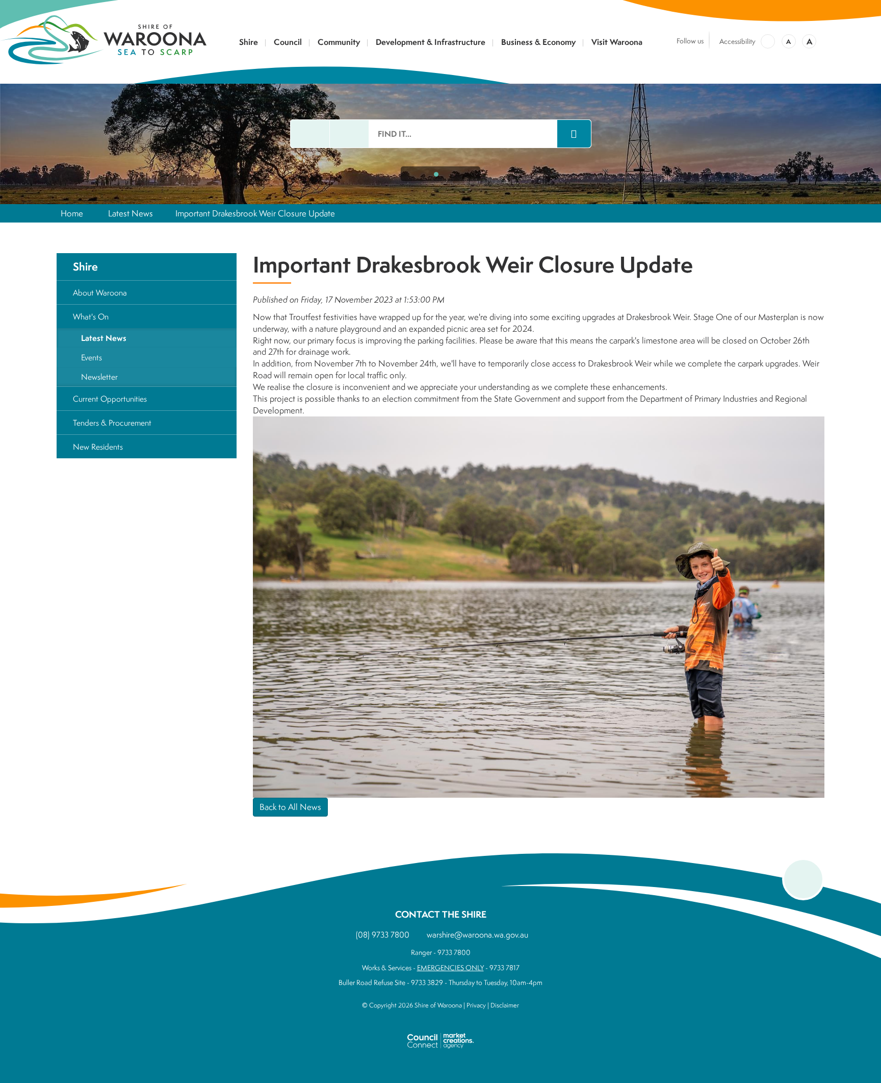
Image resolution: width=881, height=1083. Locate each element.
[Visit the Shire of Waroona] (103, 38)
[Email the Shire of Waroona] (310, 133)
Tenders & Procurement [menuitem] (112, 422)
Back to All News (290, 807)
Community (339, 42)
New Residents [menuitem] (98, 446)
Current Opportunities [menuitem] (110, 398)
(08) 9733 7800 (382, 934)
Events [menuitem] (91, 357)
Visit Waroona (616, 42)
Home (72, 213)
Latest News (130, 213)
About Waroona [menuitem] (100, 292)
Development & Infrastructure (430, 42)
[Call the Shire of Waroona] (349, 133)
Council (288, 42)
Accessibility (737, 41)
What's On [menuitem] (91, 316)
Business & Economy (538, 42)
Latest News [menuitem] (103, 337)
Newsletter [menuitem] (99, 376)
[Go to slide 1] (436, 174)
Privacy (476, 1005)
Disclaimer (504, 1005)
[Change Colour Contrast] (768, 41)
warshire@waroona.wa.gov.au (477, 934)
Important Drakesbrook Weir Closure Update (255, 213)
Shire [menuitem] (85, 266)
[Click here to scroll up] (803, 879)
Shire (248, 42)
